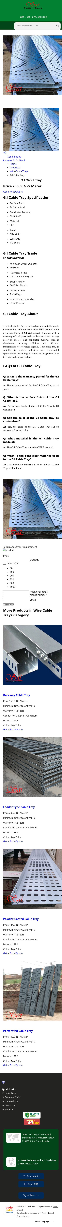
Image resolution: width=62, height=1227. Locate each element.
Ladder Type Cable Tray (19, 807)
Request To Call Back (14, 160)
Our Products (11, 1101)
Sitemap (9, 1109)
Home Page (10, 1093)
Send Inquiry (14, 156)
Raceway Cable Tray (16, 695)
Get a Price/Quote (13, 191)
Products (15, 167)
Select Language (42, 1221)
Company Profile (13, 1097)
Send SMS (33, 1184)
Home (13, 163)
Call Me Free (33, 1195)
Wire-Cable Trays (19, 171)
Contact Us (10, 1105)
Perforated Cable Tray (18, 1031)
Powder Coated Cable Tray (21, 919)
